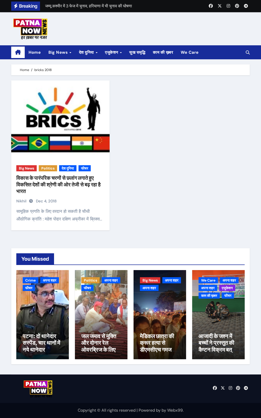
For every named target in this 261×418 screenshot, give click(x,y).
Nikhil (22, 201)
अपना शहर (49, 280)
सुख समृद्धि (137, 52)
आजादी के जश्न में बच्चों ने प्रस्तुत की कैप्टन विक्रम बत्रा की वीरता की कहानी (217, 346)
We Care (190, 52)
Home (35, 52)
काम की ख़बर (163, 52)
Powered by (150, 410)
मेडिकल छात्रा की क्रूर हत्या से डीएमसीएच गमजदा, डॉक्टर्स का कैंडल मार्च (158, 349)
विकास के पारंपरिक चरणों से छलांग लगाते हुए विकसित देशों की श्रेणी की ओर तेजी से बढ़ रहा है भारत (58, 184)
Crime (30, 280)
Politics (48, 168)
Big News (58, 52)
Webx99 (175, 410)
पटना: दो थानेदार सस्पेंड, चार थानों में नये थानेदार (41, 343)
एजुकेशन (112, 52)
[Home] (18, 52)
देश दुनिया (87, 52)
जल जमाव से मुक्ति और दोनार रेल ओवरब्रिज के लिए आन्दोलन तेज (98, 346)
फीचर (84, 168)
